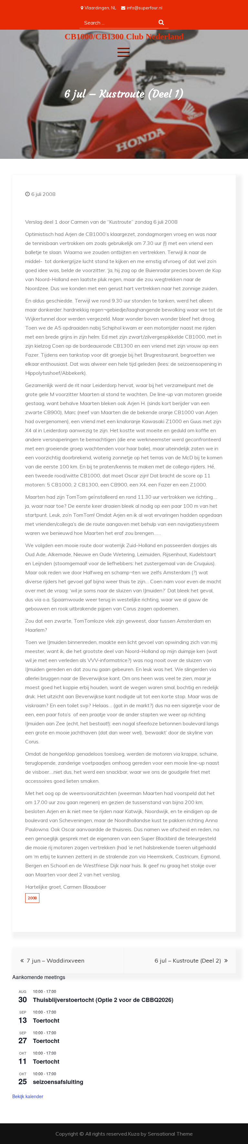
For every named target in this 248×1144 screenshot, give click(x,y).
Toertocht (46, 1020)
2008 (32, 898)
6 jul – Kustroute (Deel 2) (188, 960)
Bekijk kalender (27, 1096)
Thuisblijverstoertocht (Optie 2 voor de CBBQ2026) (103, 1000)
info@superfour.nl (144, 7)
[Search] (161, 22)
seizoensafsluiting (58, 1082)
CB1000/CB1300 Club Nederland (124, 36)
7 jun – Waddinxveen (55, 960)
